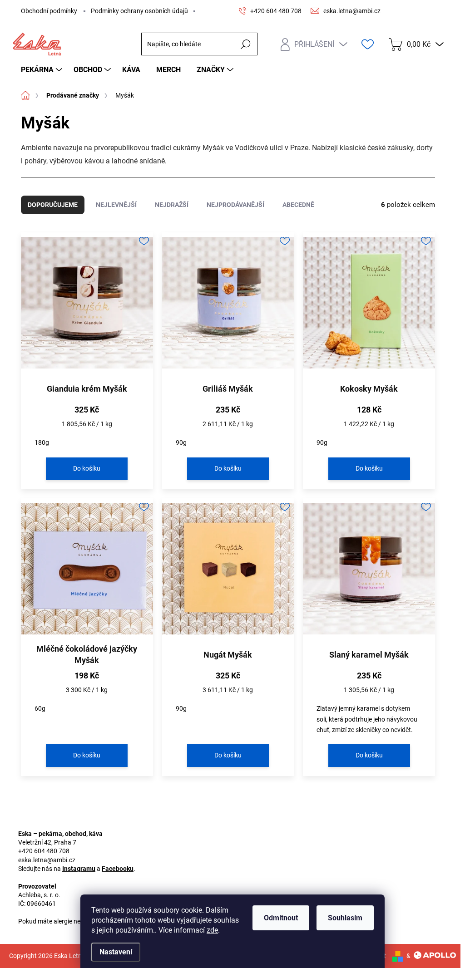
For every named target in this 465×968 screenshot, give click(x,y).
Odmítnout (281, 918)
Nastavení (115, 952)
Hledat (245, 44)
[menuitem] (42, 70)
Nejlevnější (116, 204)
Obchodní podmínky (49, 11)
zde (212, 930)
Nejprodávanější (235, 204)
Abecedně (298, 204)
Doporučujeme (53, 204)
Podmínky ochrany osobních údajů (139, 11)
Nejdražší (171, 204)
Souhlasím (345, 918)
